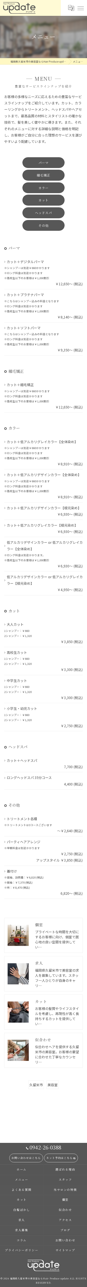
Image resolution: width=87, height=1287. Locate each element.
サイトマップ (65, 1250)
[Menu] (80, 7)
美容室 (53, 1084)
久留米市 (36, 1084)
